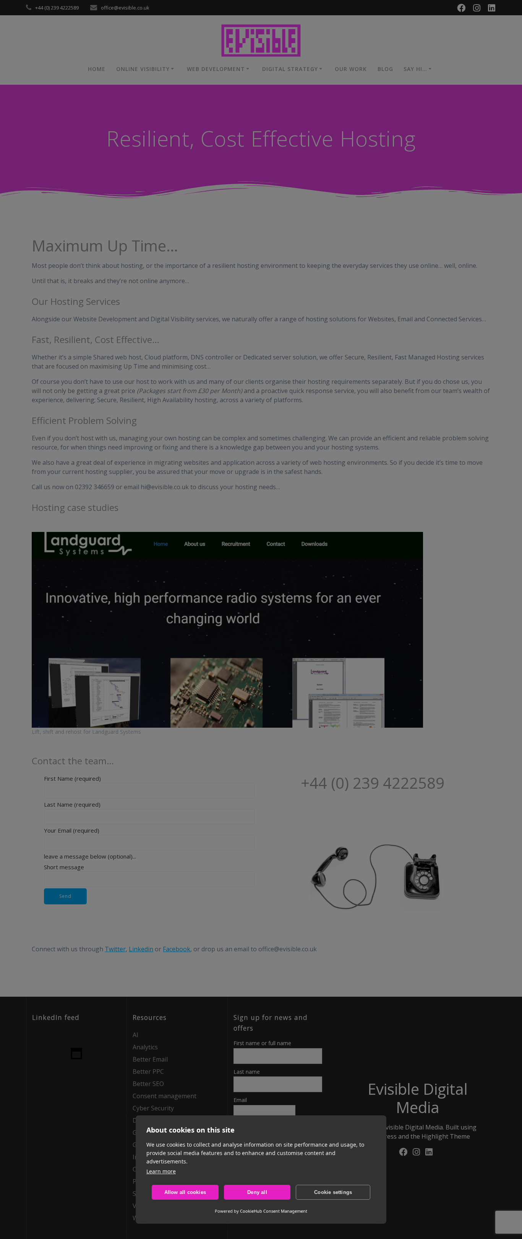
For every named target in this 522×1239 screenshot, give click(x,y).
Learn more (161, 1171)
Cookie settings (333, 1192)
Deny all (257, 1192)
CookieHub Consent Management (273, 1211)
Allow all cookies (185, 1192)
